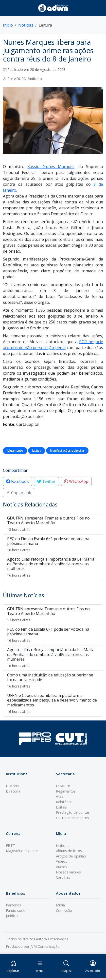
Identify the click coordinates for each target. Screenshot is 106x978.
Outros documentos (72, 817)
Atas (59, 796)
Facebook (19, 481)
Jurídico (12, 915)
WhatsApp (78, 481)
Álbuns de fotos (69, 850)
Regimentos (66, 791)
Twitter (48, 481)
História (12, 785)
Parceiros (13, 905)
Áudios (61, 866)
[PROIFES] (35, 738)
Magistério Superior (22, 850)
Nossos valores (68, 872)
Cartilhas (63, 877)
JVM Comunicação (45, 946)
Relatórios (64, 801)
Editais (61, 807)
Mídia (60, 905)
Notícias (25, 25)
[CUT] (71, 739)
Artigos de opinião (71, 856)
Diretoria (13, 791)
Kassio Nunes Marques (50, 166)
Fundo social (16, 910)
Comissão (64, 910)
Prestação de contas (73, 812)
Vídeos (61, 861)
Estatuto (63, 785)
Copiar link (20, 492)
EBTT (10, 845)
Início (8, 25)
